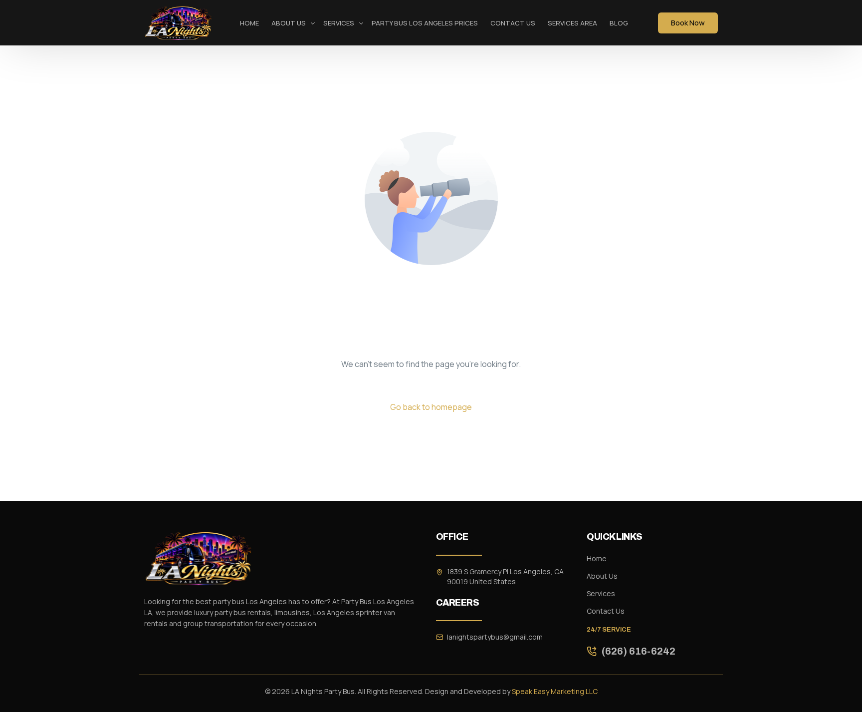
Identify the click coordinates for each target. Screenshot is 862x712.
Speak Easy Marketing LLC (555, 691)
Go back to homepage (431, 406)
